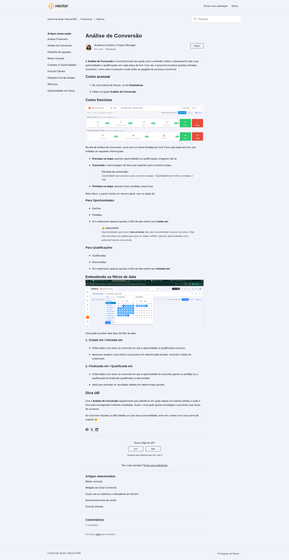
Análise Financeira (57, 39)
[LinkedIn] (96, 429)
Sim (135, 448)
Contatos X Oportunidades (61, 64)
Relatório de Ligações (59, 52)
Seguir (197, 45)
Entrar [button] (235, 6)
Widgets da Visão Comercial (100, 487)
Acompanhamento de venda (100, 500)
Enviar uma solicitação (216, 6)
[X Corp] (91, 429)
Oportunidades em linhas (61, 90)
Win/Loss (52, 84)
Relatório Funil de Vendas (61, 77)
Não (153, 448)
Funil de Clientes (56, 71)
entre (97, 534)
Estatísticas (86, 19)
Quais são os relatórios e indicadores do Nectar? (112, 494)
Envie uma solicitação (155, 465)
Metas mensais (55, 58)
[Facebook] (86, 429)
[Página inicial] (58, 6)
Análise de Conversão (59, 45)
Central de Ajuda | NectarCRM (62, 19)
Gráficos (100, 19)
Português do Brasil (228, 553)
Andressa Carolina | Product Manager (115, 45)
